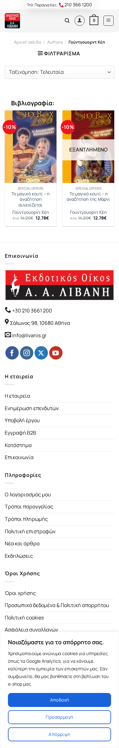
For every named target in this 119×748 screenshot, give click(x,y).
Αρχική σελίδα (27, 42)
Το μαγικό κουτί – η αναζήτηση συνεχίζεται (30, 199)
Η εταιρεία (17, 395)
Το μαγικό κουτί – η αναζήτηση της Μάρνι (88, 196)
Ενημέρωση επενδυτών (32, 408)
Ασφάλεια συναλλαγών (31, 629)
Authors (55, 42)
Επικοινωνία (19, 457)
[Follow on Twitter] (41, 353)
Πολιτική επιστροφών (30, 531)
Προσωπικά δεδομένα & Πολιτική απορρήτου (57, 605)
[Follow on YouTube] (56, 353)
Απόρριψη (59, 734)
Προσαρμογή (59, 717)
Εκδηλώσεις (19, 555)
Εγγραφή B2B (20, 432)
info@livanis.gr (29, 335)
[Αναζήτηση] (67, 21)
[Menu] (108, 21)
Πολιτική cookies (24, 617)
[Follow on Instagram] (26, 353)
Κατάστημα (18, 445)
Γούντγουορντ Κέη (30, 212)
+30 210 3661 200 (31, 310)
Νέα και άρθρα (22, 543)
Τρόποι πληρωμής (26, 518)
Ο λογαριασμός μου (28, 494)
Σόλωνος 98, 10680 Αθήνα (40, 322)
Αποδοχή (59, 700)
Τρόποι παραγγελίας (29, 506)
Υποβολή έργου (22, 420)
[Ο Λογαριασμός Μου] (80, 21)
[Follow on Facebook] (12, 353)
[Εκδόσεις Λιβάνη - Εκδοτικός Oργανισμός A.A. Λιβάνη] (26, 21)
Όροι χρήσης (20, 593)
